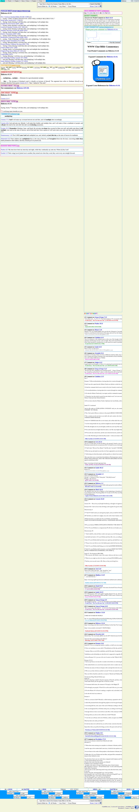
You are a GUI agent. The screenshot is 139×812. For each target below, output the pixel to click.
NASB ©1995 (24, 17)
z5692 (44, 67)
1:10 (103, 13)
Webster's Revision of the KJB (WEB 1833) (14, 30)
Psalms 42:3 (4, 149)
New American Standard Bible (10, 17)
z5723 (10, 67)
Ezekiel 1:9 (4, 153)
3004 (7, 67)
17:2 (88, 13)
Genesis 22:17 (24, 83)
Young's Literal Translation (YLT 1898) (13, 41)
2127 (28, 67)
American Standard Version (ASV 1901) (13, 27)
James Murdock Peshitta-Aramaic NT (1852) (14, 61)
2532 (56, 67)
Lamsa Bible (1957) (7, 54)
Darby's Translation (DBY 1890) (11, 34)
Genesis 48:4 (5, 123)
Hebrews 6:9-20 (23, 88)
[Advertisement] (130, 74)
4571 (51, 67)
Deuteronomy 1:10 (6, 135)
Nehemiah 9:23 (5, 139)
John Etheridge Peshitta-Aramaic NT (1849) (14, 58)
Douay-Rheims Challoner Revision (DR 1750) (15, 44)
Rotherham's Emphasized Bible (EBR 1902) (14, 37)
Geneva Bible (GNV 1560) (9, 47)
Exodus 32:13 (5, 128)
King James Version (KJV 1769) (10, 20)
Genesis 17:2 (5, 119)
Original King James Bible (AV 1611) (12, 51)
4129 (66, 67)
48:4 (91, 13)
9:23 (108, 13)
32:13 (97, 13)
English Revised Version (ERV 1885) (12, 24)
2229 (17, 67)
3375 (20, 67)
